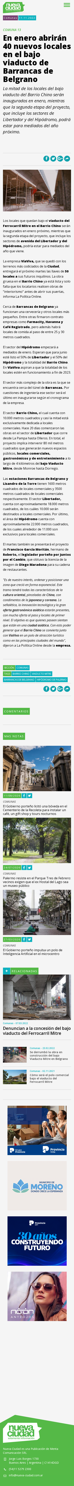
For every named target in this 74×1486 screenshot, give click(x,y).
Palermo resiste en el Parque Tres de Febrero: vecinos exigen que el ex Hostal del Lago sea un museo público (37, 882)
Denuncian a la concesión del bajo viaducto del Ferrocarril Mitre (37, 1031)
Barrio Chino (21, 673)
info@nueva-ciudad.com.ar (26, 1475)
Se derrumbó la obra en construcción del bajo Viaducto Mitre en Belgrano (49, 1055)
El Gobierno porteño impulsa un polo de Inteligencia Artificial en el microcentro (32, 952)
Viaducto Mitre (41, 673)
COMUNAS (9, 801)
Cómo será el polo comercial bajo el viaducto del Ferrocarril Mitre (49, 1078)
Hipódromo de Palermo (52, 679)
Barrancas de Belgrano (19, 679)
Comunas (10, 18)
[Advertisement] (37, 1364)
